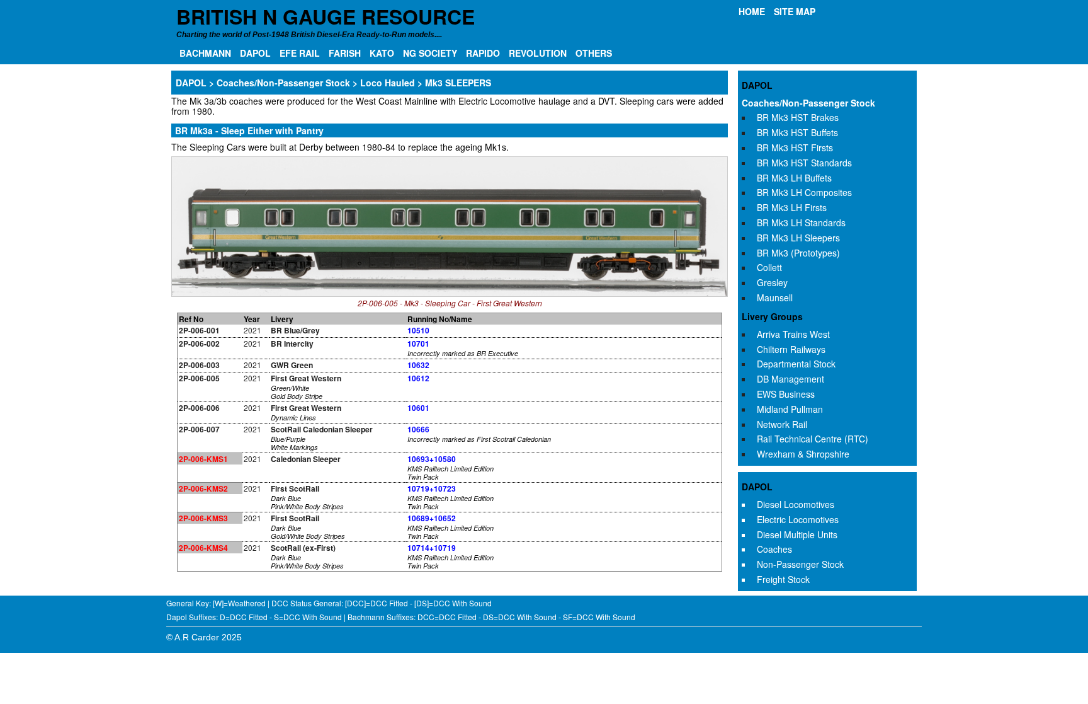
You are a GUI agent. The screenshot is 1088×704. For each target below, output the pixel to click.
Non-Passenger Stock (800, 564)
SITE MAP (794, 11)
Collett (769, 267)
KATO (382, 53)
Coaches (774, 549)
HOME (752, 11)
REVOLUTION (538, 53)
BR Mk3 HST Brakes (798, 117)
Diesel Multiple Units (797, 534)
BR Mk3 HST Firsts (795, 147)
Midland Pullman (790, 409)
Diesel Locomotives (795, 504)
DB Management (790, 378)
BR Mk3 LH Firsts (792, 207)
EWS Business (786, 394)
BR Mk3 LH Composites (804, 192)
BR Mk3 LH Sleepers (798, 237)
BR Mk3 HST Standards (804, 162)
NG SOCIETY (430, 53)
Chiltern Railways (791, 349)
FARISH (345, 53)
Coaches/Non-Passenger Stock (808, 102)
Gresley (772, 282)
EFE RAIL (300, 53)
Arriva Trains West (793, 334)
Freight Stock (783, 579)
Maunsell (775, 297)
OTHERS (593, 53)
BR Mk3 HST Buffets (797, 132)
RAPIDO (483, 53)
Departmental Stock (796, 363)
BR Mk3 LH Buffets (794, 177)
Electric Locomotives (798, 519)
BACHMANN (205, 53)
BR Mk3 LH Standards (801, 222)
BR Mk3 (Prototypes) (798, 252)
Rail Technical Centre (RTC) (812, 438)
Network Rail (782, 424)
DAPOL (255, 53)
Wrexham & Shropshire (803, 453)
